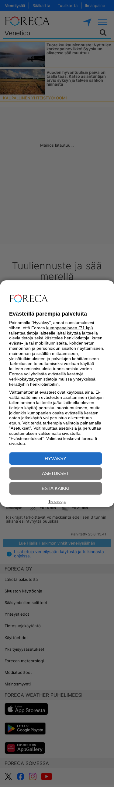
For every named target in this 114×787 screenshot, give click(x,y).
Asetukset (55, 473)
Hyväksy (55, 458)
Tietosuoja (57, 501)
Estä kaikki (55, 488)
